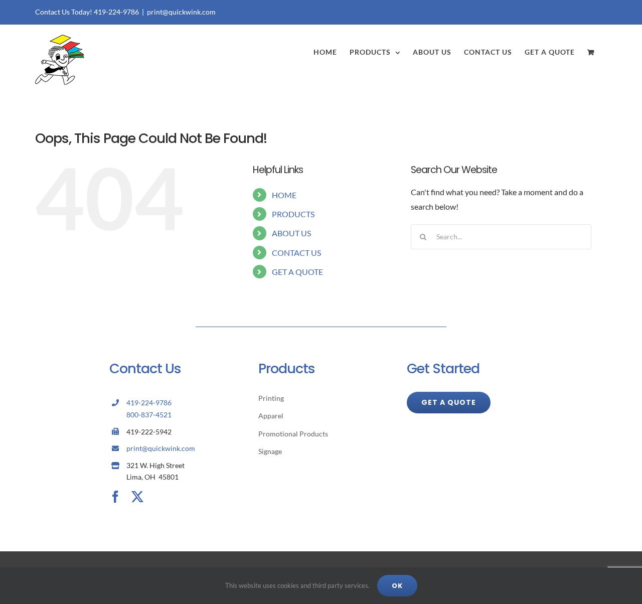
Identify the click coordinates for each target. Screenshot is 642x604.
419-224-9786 (149, 402)
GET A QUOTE (297, 271)
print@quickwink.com (181, 12)
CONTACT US (296, 252)
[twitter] (137, 497)
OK (397, 585)
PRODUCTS (293, 214)
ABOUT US (291, 233)
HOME (284, 195)
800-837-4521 (149, 414)
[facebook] (115, 497)
